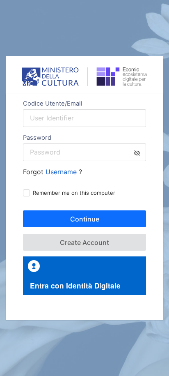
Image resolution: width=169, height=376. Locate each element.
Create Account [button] (84, 242)
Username (62, 172)
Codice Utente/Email (52, 103)
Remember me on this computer (74, 192)
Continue (84, 219)
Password (37, 137)
